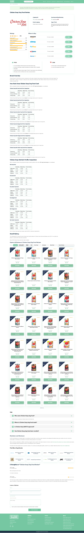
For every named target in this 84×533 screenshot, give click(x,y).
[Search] (25, 1)
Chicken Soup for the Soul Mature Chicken (50, 304)
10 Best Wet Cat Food (66, 519)
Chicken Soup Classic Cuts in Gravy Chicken (33, 258)
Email (11, 491)
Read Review (17, 265)
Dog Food (53, 1)
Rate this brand (12, 496)
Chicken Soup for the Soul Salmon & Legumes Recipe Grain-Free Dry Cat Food (66, 373)
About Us (29, 517)
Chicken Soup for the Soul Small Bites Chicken (34, 304)
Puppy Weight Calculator (49, 523)
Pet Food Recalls (67, 1)
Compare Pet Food (48, 519)
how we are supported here (49, 8)
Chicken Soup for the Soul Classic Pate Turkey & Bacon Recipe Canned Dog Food (17, 373)
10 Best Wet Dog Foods (67, 517)
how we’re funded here (65, 445)
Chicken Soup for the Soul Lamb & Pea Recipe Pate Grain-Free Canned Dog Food (17, 350)
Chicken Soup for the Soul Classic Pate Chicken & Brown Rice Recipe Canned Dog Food (17, 281)
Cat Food (48, 1)
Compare (21, 271)
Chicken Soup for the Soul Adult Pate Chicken (50, 281)
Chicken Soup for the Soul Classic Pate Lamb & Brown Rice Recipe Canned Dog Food (50, 327)
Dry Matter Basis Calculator (49, 522)
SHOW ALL (42, 407)
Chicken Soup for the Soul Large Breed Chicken (67, 327)
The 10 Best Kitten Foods (67, 528)
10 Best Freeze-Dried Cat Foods (68, 525)
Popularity (21, 245)
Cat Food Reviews (31, 520)
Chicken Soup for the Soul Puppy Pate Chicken (17, 258)
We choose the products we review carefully (61, 442)
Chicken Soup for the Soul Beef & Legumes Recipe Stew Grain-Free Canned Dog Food (17, 304)
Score (15, 245)
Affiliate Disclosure (13, 522)
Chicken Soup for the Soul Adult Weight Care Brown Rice (34, 350)
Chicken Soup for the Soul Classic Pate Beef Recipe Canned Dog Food (66, 304)
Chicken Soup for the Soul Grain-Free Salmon (34, 395)
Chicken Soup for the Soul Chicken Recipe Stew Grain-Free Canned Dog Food (50, 259)
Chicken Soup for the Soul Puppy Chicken (67, 258)
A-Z (31, 245)
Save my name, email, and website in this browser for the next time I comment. (25, 506)
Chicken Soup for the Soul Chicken (33, 280)
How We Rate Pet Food (31, 519)
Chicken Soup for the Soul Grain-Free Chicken (34, 373)
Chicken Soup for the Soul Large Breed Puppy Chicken (34, 327)
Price (27, 245)
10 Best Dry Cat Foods (67, 522)
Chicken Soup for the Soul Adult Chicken (50, 350)
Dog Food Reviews (31, 522)
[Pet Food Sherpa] (12, 1)
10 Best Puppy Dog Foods (67, 526)
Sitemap (11, 523)
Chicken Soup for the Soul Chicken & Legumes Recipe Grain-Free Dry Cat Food (50, 373)
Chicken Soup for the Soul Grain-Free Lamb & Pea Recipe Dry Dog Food (66, 396)
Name (11, 487)
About (44, 1)
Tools (71, 1)
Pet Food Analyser (48, 520)
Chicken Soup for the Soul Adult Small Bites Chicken (66, 350)
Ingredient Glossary (60, 1)
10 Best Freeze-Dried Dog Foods (68, 523)
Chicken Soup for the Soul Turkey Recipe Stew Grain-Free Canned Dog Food (66, 281)
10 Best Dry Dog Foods (67, 520)
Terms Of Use (12, 520)
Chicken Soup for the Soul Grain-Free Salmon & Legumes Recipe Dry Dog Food (50, 396)
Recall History (30, 523)
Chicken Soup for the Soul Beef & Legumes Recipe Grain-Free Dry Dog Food (17, 396)
